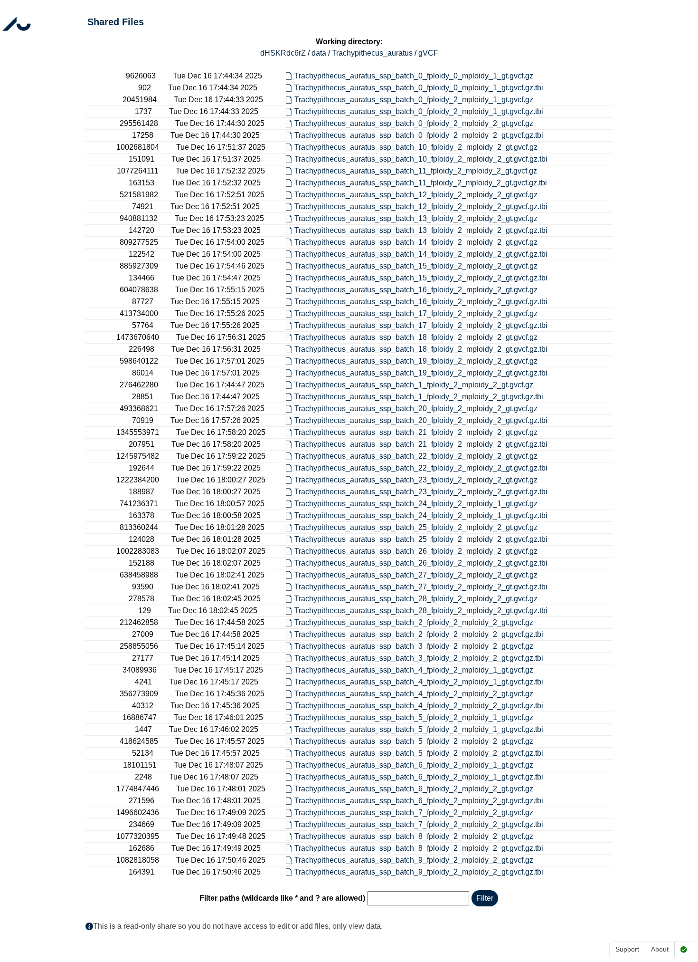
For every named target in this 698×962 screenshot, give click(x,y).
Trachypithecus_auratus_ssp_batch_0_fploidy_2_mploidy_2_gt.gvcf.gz (413, 123)
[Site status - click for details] (684, 949)
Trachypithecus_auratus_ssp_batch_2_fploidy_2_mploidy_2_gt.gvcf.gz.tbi (418, 634)
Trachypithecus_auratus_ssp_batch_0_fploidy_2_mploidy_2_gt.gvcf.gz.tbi (418, 135)
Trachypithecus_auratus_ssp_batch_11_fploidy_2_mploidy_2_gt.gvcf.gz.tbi (420, 183)
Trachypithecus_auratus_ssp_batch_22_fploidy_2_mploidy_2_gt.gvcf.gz (416, 456)
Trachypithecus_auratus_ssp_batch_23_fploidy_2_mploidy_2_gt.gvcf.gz (416, 480)
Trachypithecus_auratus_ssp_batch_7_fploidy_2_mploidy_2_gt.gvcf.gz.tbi (418, 824)
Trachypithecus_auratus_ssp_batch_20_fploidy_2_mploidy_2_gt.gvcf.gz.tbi (420, 420)
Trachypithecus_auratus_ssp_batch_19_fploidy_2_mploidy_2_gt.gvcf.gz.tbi (420, 373)
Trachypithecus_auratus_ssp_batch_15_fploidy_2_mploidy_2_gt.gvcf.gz (416, 266)
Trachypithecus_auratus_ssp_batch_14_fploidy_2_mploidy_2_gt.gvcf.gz (416, 242)
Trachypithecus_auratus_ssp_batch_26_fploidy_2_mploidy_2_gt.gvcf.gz (416, 551)
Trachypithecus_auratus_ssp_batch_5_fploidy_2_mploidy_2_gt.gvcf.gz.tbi (418, 753)
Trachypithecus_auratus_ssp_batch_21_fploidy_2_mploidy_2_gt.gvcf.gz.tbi (420, 444)
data (318, 53)
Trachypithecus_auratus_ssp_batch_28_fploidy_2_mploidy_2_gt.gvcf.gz (416, 599)
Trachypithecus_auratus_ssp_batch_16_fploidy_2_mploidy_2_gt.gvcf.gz (416, 290)
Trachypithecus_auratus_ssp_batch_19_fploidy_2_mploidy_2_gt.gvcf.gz (416, 361)
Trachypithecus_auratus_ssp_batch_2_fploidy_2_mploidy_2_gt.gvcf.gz (413, 622)
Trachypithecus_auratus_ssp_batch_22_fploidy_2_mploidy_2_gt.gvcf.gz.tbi (420, 468)
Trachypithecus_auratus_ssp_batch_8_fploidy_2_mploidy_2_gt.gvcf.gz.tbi (418, 848)
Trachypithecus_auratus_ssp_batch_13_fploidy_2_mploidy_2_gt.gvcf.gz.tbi (420, 230)
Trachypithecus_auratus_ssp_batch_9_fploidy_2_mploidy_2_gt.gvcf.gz (413, 860)
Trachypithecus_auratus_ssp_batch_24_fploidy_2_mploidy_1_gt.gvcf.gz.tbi (420, 515)
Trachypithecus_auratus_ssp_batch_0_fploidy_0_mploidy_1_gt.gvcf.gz (413, 76)
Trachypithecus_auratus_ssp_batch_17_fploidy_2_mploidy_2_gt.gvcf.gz (416, 313)
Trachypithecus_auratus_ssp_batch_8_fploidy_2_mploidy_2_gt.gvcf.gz (413, 836)
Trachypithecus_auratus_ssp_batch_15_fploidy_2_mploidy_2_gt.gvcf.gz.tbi (420, 278)
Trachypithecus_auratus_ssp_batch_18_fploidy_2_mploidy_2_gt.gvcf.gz (416, 337)
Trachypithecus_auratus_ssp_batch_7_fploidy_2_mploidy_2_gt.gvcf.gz (413, 812)
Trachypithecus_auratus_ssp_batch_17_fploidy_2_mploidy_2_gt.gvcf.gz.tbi (420, 325)
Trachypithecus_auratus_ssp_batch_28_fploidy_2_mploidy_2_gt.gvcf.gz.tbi (420, 610)
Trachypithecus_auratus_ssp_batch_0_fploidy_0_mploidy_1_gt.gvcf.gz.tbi (418, 88)
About (660, 949)
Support (627, 949)
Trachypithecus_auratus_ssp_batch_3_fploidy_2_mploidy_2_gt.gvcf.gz (413, 646)
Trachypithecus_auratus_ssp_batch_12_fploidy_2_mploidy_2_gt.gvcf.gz (416, 195)
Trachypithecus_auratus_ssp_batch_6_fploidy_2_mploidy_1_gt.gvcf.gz (413, 765)
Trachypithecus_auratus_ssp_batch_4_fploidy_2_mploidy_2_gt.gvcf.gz (413, 694)
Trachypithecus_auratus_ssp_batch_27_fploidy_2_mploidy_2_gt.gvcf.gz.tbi (420, 587)
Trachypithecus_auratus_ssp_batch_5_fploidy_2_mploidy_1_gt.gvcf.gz (413, 717)
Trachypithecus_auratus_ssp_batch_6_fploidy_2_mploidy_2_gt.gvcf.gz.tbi (418, 801)
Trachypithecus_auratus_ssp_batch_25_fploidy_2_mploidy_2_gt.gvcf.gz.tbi (420, 539)
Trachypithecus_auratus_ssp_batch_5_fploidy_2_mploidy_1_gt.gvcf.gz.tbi (418, 729)
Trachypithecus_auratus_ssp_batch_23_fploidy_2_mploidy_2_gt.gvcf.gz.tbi (420, 492)
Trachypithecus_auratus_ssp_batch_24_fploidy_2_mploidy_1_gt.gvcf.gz (416, 504)
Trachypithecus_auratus (372, 53)
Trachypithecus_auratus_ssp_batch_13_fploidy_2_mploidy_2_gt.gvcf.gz (416, 218)
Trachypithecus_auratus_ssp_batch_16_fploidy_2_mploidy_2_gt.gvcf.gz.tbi (420, 302)
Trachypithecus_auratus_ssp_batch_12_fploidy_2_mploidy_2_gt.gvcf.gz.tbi (420, 206)
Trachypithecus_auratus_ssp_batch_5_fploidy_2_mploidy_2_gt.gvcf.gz (413, 741)
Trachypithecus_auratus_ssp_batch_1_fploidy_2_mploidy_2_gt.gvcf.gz (413, 385)
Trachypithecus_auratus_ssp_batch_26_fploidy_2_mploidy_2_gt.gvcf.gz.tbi (420, 563)
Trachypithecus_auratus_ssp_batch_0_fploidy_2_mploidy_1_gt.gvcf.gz (413, 100)
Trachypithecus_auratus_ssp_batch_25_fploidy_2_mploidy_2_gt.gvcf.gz (416, 527)
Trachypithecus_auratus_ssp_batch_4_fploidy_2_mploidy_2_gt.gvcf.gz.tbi (418, 706)
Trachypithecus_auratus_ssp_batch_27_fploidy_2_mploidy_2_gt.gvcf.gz (416, 575)
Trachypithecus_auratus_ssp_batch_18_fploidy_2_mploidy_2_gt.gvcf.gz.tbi (420, 349)
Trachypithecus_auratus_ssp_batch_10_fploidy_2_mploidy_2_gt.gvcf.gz (416, 147)
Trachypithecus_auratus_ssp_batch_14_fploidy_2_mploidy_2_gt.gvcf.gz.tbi (420, 254)
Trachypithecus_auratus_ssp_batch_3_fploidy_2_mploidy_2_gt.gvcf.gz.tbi (418, 658)
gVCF (428, 53)
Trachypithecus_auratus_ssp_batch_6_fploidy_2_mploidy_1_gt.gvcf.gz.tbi (418, 777)
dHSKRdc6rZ (283, 53)
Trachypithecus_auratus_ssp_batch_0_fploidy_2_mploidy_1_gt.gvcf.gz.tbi (418, 111)
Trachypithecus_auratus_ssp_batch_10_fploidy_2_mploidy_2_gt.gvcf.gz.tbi (420, 159)
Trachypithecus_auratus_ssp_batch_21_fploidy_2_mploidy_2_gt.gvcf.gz (416, 432)
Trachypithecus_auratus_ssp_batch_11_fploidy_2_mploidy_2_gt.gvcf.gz (415, 171)
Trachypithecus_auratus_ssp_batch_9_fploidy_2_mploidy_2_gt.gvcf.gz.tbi (418, 872)
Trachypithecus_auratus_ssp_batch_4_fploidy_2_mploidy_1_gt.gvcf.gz (413, 670)
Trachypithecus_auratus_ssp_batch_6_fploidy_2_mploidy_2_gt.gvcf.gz (413, 789)
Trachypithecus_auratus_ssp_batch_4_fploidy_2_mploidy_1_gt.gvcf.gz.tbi (418, 682)
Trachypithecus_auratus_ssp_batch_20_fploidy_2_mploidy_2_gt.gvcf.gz (416, 408)
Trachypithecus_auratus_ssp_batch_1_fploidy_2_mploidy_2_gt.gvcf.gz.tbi (418, 397)
